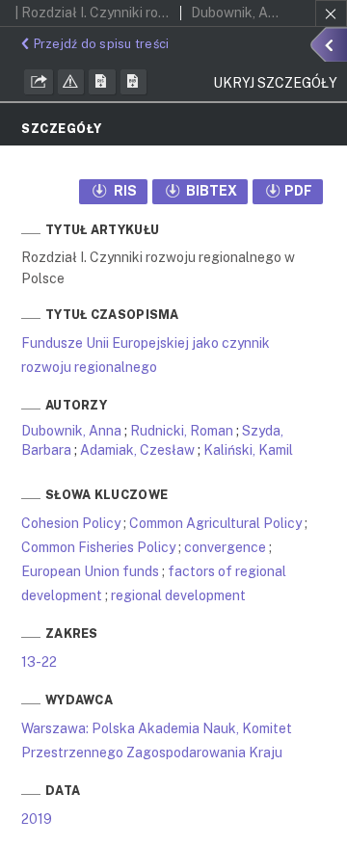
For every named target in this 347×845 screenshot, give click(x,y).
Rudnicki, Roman (181, 430)
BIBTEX (210, 190)
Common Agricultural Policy (215, 523)
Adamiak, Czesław (137, 450)
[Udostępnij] (38, 81)
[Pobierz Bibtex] (133, 81)
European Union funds (90, 571)
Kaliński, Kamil (248, 450)
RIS (124, 190)
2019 (36, 819)
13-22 (39, 662)
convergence (225, 547)
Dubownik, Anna (71, 430)
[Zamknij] (331, 13)
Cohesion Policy (70, 523)
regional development (178, 595)
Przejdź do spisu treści (101, 44)
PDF (298, 190)
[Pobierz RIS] (102, 81)
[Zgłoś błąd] (71, 81)
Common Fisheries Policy (98, 547)
